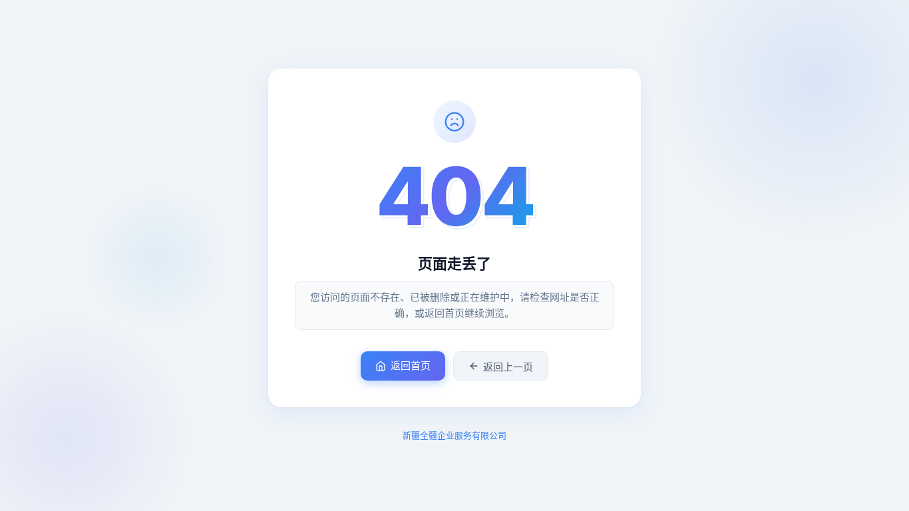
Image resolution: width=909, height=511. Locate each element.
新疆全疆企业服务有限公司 (454, 435)
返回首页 (411, 365)
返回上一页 (508, 367)
